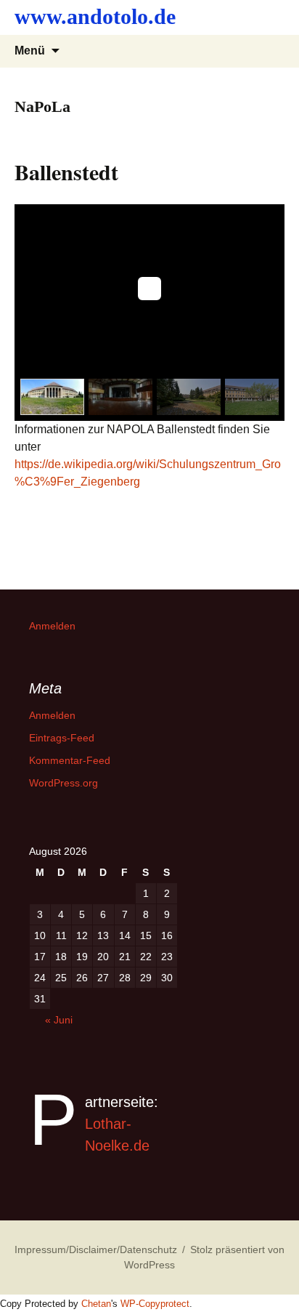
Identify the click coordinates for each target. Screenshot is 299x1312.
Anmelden (52, 626)
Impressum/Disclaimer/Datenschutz (96, 1249)
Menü (30, 50)
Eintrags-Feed (61, 738)
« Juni (59, 1020)
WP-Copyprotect (154, 1303)
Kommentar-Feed (69, 760)
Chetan (96, 1303)
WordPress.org (63, 783)
